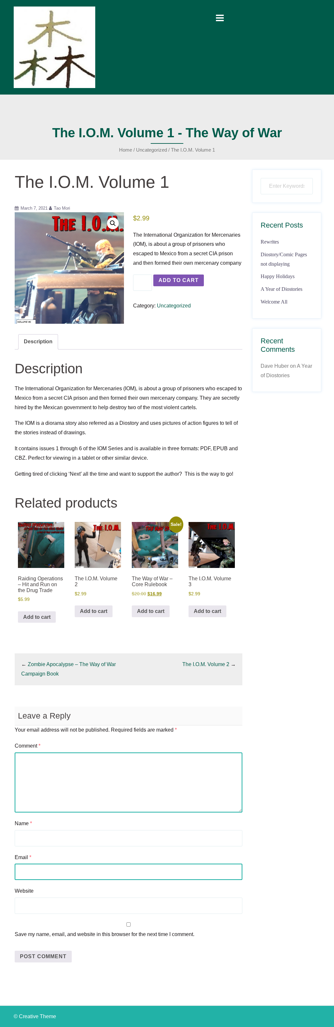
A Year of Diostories (281, 289)
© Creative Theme (35, 1016)
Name (23, 823)
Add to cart (179, 280)
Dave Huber (275, 366)
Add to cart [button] (37, 617)
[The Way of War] (54, 47)
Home (125, 150)
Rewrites (270, 242)
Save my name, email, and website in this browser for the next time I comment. (104, 934)
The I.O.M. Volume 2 (205, 664)
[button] (113, 223)
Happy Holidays (278, 276)
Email (23, 857)
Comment (27, 746)
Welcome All (274, 302)
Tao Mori (62, 208)
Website (24, 891)
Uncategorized (151, 150)
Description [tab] (38, 341)
